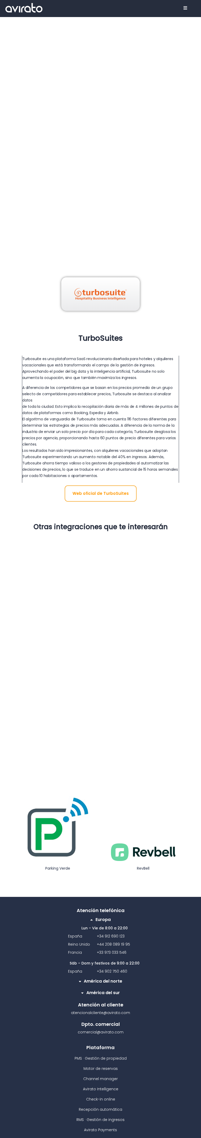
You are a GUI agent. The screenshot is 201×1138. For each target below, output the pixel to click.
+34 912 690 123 (111, 936)
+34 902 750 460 (112, 971)
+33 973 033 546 (111, 952)
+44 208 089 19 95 (113, 944)
